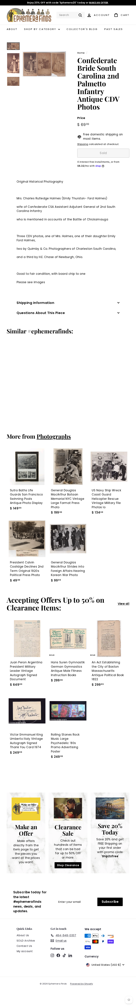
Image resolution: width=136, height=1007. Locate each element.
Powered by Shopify (81, 983)
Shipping (82, 144)
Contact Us (24, 946)
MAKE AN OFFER (98, 2)
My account (25, 951)
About (12, 29)
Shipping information (35, 302)
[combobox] (70, 15)
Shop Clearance (68, 865)
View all (123, 604)
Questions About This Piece (41, 313)
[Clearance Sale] (68, 809)
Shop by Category (40, 29)
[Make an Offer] (26, 809)
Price (81, 118)
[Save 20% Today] (110, 808)
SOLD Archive (26, 941)
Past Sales (113, 29)
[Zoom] (44, 64)
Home (81, 53)
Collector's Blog (82, 29)
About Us (23, 935)
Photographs (54, 436)
